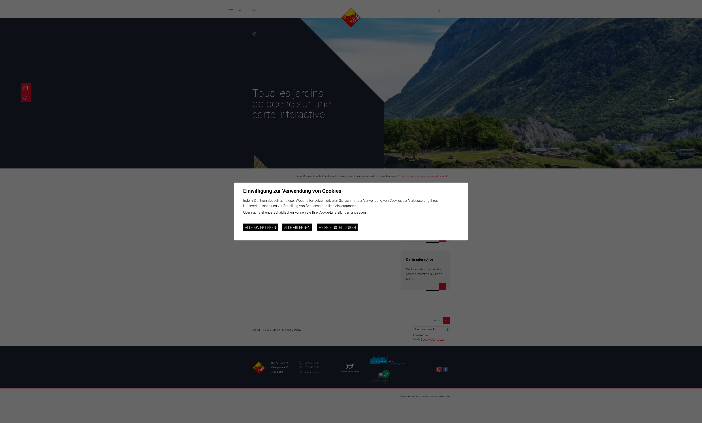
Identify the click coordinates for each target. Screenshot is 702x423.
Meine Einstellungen (337, 227)
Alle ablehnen (297, 227)
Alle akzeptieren (260, 227)
